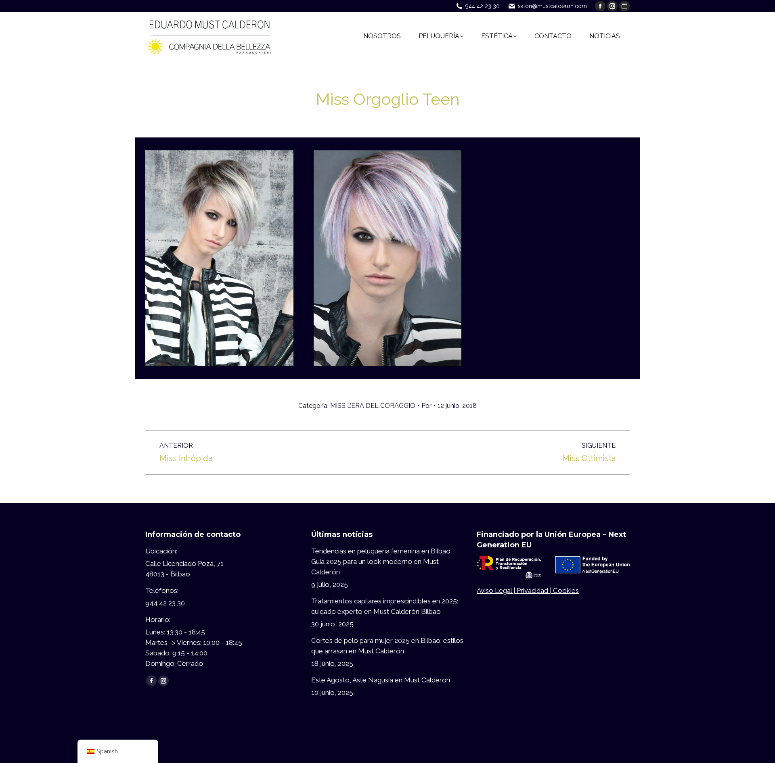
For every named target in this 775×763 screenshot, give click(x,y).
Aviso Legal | (497, 590)
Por (426, 406)
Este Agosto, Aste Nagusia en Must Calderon (380, 680)
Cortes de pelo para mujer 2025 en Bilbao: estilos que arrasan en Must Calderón (387, 645)
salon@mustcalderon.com (552, 6)
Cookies (566, 590)
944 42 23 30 (482, 6)
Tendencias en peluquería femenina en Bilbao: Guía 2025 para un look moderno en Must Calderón (381, 561)
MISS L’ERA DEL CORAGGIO (372, 406)
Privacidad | (535, 590)
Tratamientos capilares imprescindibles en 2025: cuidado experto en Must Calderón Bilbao (384, 606)
